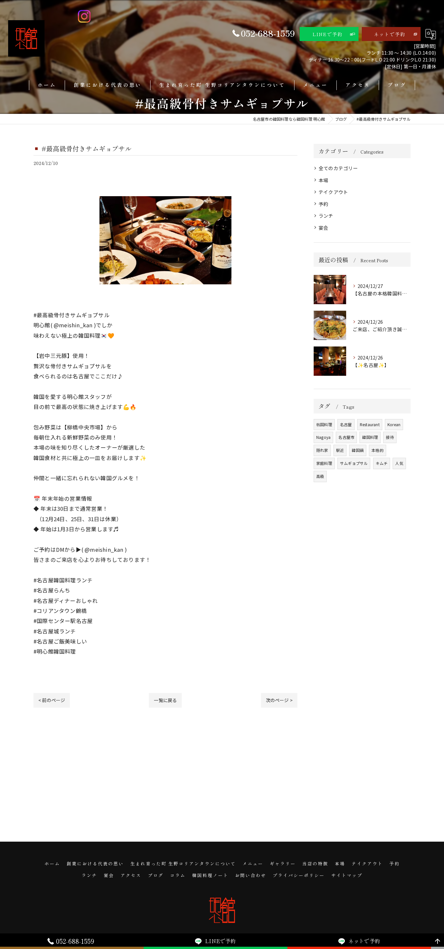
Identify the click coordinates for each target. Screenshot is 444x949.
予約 (323, 203)
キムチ (382, 463)
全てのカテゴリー (338, 168)
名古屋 (346, 424)
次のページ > (279, 700)
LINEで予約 (328, 34)
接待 (390, 437)
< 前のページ (51, 700)
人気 (399, 463)
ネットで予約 (389, 34)
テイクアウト (333, 191)
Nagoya (323, 437)
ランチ (326, 215)
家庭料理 (324, 463)
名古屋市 (346, 437)
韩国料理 (324, 424)
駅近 (340, 450)
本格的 (378, 450)
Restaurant (370, 424)
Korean (393, 424)
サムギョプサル (354, 463)
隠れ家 (322, 450)
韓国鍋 (358, 450)
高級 (320, 476)
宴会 (323, 227)
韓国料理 (370, 437)
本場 (323, 180)
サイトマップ (346, 875)
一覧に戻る (165, 700)
